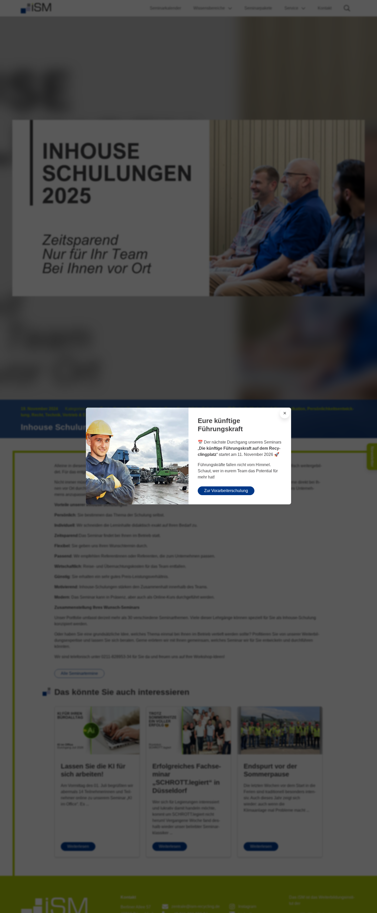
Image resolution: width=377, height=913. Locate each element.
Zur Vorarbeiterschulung (226, 490)
